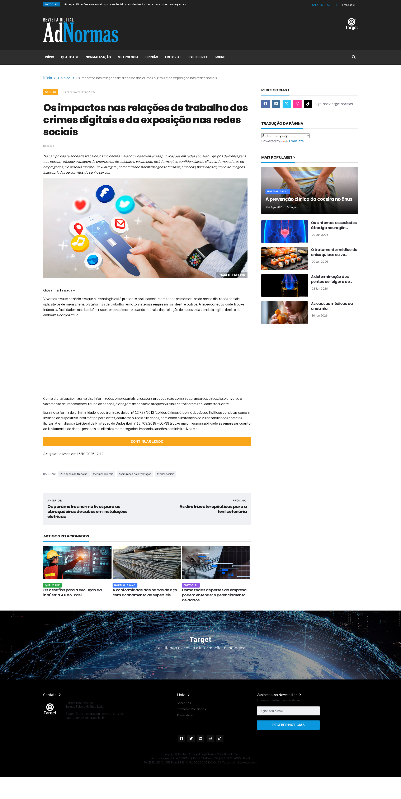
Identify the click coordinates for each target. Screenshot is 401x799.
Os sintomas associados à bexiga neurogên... (334, 225)
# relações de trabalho (74, 474)
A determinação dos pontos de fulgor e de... (331, 279)
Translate (296, 141)
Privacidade (185, 715)
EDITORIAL (173, 57)
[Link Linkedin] (276, 104)
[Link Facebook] (265, 104)
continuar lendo (147, 442)
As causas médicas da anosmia (332, 306)
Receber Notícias (288, 725)
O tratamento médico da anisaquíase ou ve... (334, 252)
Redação (292, 207)
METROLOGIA (128, 57)
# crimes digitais (103, 474)
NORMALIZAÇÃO (98, 57)
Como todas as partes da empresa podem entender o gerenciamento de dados (149, 595)
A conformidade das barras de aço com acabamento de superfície (79, 592)
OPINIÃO (151, 57)
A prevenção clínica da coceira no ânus (308, 199)
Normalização (60, 585)
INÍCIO (49, 57)
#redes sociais (165, 474)
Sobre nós (184, 703)
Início (47, 78)
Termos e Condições (191, 709)
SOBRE (220, 57)
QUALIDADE (70, 57)
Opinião (64, 78)
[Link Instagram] (297, 104)
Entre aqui (348, 4)
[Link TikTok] (308, 104)
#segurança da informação (135, 474)
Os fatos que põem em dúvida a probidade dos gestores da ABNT (107, 4)
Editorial (125, 585)
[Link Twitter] (287, 104)
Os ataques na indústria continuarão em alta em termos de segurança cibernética (218, 595)
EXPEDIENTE (198, 57)
